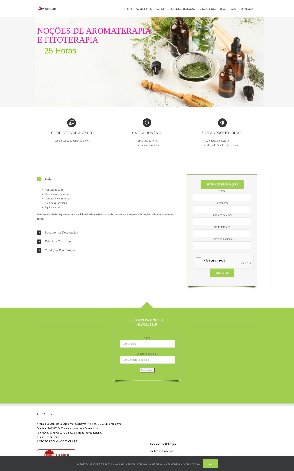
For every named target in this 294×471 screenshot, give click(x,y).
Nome (147, 337)
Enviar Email (52, 437)
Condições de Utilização (163, 444)
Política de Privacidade (162, 451)
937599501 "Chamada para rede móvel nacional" (76, 432)
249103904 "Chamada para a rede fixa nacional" (73, 428)
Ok (210, 463)
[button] (107, 178)
